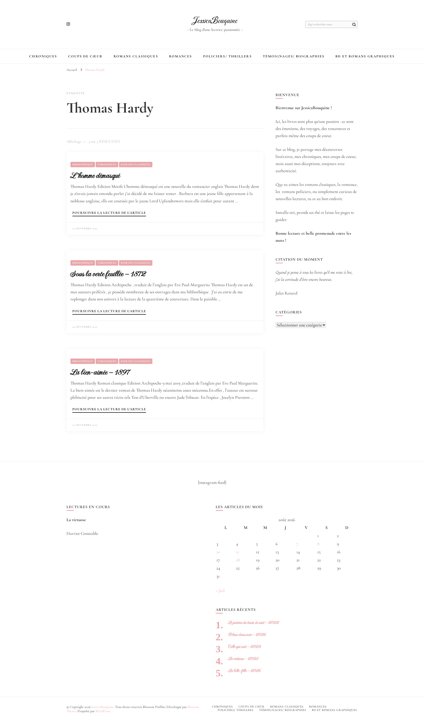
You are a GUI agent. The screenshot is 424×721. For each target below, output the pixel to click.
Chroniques (43, 56)
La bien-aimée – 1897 (99, 372)
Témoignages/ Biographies (293, 56)
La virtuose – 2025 (243, 659)
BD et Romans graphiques (365, 56)
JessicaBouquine (214, 21)
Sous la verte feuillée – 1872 (108, 273)
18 (238, 560)
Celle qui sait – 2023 (244, 647)
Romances (180, 56)
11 (237, 551)
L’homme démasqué (94, 175)
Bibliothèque (82, 164)
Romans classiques (136, 56)
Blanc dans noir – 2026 (247, 634)
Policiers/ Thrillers (227, 56)
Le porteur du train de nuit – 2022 (253, 622)
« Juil (220, 590)
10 (218, 551)
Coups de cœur (85, 56)
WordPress (102, 711)
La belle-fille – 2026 (244, 671)
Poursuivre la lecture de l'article (109, 213)
